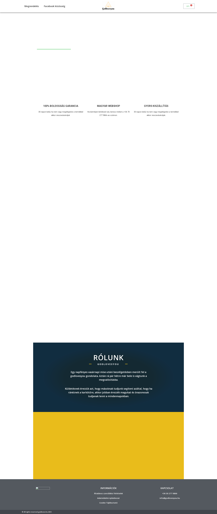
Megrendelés (31, 6)
